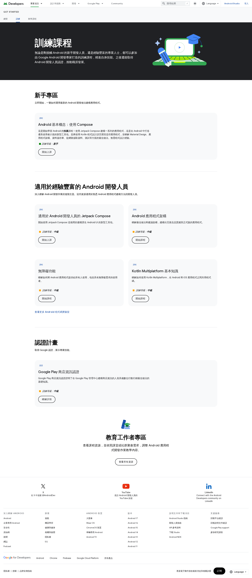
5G (46, 541)
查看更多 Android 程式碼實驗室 (52, 312)
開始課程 (140, 240)
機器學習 (49, 523)
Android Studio (232, 3)
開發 (74, 3)
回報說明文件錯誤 (219, 523)
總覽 (6, 19)
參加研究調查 (217, 532)
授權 (15, 571)
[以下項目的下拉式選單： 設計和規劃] (64, 3)
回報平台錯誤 (217, 518)
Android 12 (133, 541)
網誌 (6, 541)
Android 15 (133, 527)
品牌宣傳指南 (26, 571)
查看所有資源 (126, 461)
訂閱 (219, 571)
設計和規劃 (55, 3)
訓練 (18, 19)
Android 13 (133, 537)
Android (7, 518)
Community (117, 3)
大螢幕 (89, 518)
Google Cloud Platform (88, 558)
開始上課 (47, 152)
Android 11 (133, 546)
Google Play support (220, 527)
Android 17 (133, 518)
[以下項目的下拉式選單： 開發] (80, 3)
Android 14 (133, 532)
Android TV (91, 537)
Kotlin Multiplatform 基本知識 (155, 271)
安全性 (7, 527)
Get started (11, 12)
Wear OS (90, 523)
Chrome (53, 558)
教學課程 (32, 19)
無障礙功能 (47, 271)
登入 (246, 3)
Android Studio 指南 (178, 518)
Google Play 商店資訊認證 (58, 372)
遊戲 (47, 518)
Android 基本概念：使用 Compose (65, 124)
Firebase (67, 558)
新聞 (6, 537)
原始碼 (7, 532)
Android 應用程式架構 (149, 216)
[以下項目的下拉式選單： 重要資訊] (43, 3)
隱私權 (48, 537)
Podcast (7, 546)
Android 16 (133, 523)
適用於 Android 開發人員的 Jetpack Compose (74, 216)
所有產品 (108, 558)
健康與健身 (50, 527)
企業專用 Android (12, 523)
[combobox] (175, 3)
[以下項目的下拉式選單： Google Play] (104, 3)
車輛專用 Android (94, 532)
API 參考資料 (175, 527)
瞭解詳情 (47, 399)
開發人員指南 (175, 523)
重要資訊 (34, 3)
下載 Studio (174, 532)
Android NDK (175, 537)
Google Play (94, 3)
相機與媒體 (50, 532)
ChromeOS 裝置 (93, 527)
